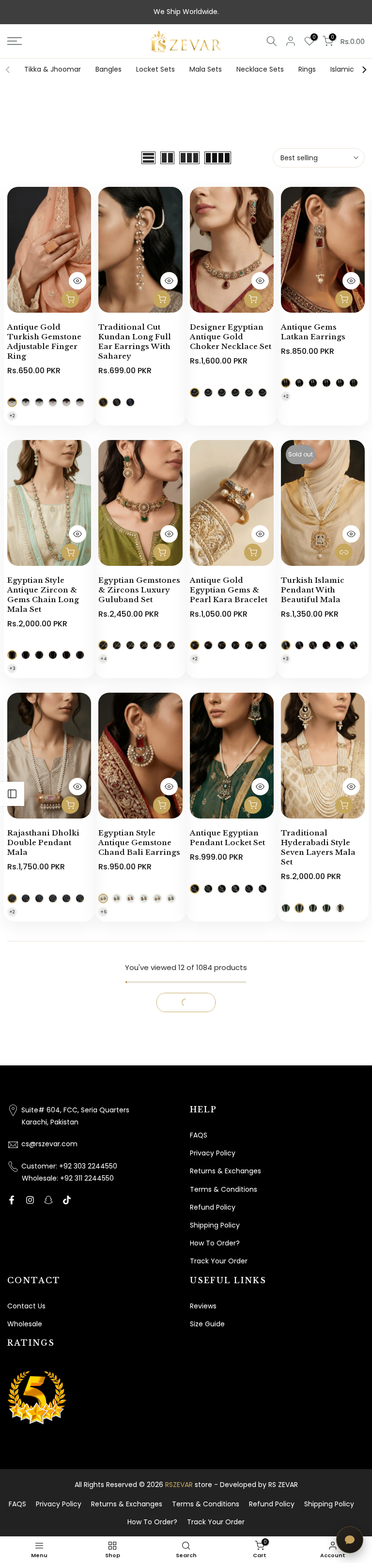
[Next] (364, 69)
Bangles (108, 69)
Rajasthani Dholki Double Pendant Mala (43, 842)
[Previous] (8, 69)
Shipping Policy (215, 1225)
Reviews (203, 1306)
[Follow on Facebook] (11, 1200)
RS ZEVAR (283, 1484)
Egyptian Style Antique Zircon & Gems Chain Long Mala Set (43, 595)
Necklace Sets (260, 69)
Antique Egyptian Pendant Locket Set (227, 837)
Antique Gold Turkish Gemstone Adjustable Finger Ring (44, 341)
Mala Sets (205, 69)
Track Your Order (219, 1261)
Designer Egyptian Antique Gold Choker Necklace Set (230, 336)
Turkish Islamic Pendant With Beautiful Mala (312, 590)
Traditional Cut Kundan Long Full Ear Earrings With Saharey (134, 341)
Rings (307, 69)
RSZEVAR (179, 1484)
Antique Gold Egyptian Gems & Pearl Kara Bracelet (228, 590)
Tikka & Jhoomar (52, 69)
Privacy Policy (212, 1153)
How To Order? (215, 1243)
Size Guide (207, 1324)
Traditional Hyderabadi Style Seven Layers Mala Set (318, 847)
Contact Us (26, 1306)
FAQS (198, 1135)
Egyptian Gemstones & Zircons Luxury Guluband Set (139, 590)
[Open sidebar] (12, 794)
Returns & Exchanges (225, 1171)
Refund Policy (212, 1207)
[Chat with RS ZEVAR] (349, 1539)
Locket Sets (155, 69)
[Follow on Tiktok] (66, 1200)
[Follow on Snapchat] (48, 1200)
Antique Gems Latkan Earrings (313, 331)
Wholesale (24, 1324)
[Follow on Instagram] (30, 1200)
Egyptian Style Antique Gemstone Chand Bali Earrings (139, 842)
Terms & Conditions (223, 1189)
